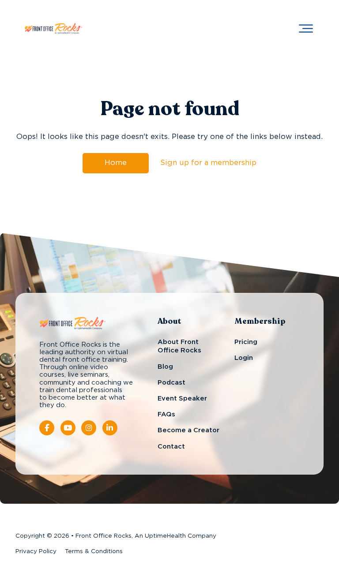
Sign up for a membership (208, 162)
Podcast (171, 382)
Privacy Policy (35, 551)
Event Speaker (182, 398)
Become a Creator (188, 430)
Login (243, 358)
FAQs (166, 414)
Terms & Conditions (94, 551)
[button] (306, 28)
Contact (171, 446)
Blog (165, 366)
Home (116, 162)
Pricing (245, 342)
